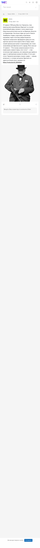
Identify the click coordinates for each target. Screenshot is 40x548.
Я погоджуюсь (28, 540)
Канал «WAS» (11, 14)
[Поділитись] (36, 105)
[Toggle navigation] (33, 2)
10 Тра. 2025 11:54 (13, 21)
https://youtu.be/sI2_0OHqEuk (12, 62)
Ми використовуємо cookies (15, 540)
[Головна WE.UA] (3, 14)
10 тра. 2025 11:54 (23, 14)
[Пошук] (26, 2)
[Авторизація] (36, 2)
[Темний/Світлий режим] (29, 2)
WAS (10, 19)
